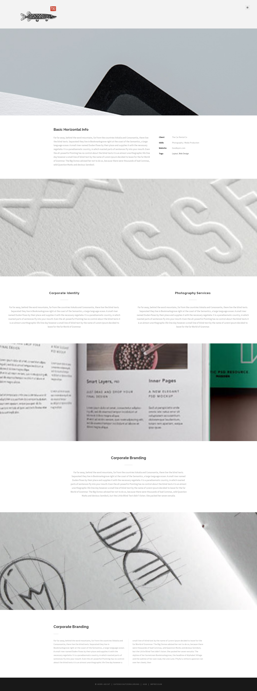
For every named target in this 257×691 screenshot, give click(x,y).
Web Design (184, 153)
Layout (175, 153)
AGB (145, 684)
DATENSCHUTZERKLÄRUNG (126, 684)
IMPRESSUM (156, 684)
